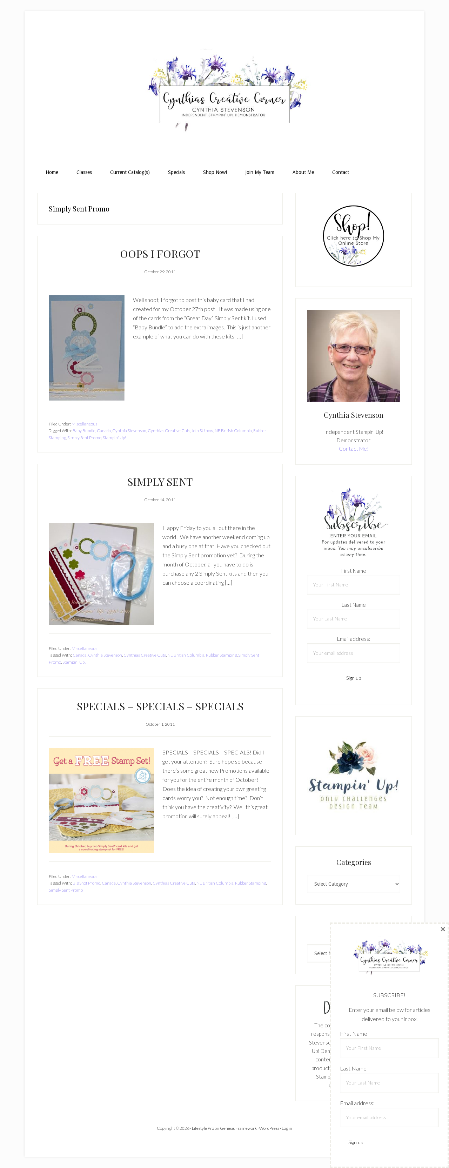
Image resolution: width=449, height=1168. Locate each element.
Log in (287, 1128)
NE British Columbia (233, 430)
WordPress (269, 1128)
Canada (104, 430)
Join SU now (202, 430)
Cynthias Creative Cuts (169, 430)
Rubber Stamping (221, 655)
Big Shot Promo (86, 883)
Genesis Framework (238, 1128)
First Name (353, 571)
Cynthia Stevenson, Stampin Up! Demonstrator (224, 93)
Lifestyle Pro (203, 1128)
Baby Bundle (84, 430)
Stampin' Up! (114, 437)
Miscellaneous (84, 424)
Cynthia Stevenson (129, 430)
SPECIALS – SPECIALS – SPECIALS (160, 706)
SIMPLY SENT (160, 482)
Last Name (354, 605)
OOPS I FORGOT (160, 254)
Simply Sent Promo (84, 437)
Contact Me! (354, 448)
